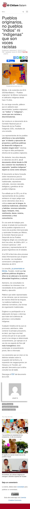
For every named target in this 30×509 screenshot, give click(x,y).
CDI (4, 404)
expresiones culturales (10, 407)
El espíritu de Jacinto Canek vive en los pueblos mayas (13, 456)
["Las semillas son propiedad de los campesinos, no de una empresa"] (15, 420)
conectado (20, 487)
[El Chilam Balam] (15, 5)
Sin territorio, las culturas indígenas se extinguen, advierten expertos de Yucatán (14, 475)
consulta (9, 404)
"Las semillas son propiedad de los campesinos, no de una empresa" (12, 436)
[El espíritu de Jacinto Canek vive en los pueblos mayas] (15, 440)
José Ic (15, 398)
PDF (13, 374)
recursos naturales (9, 410)
